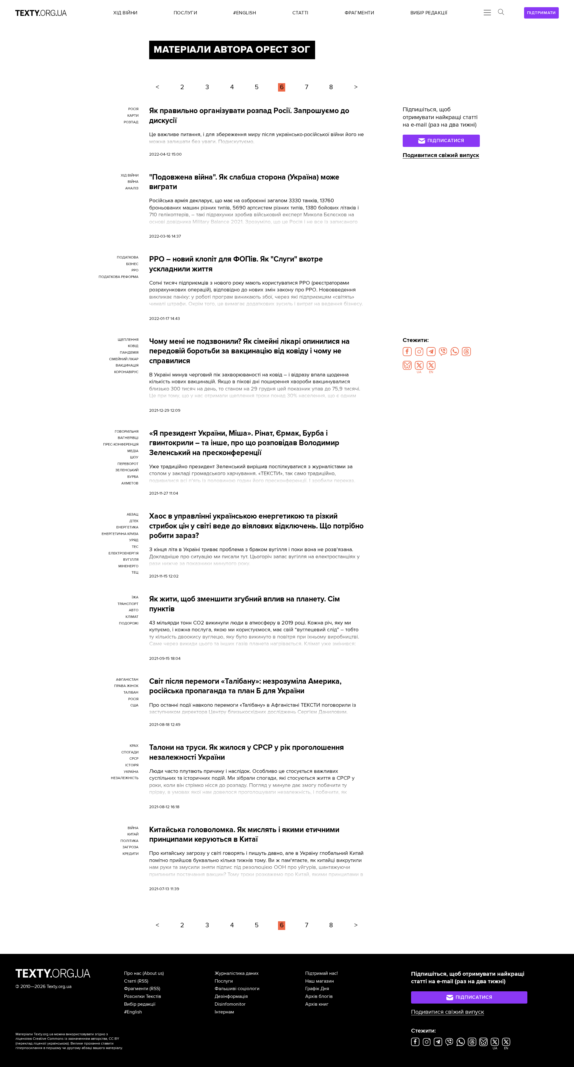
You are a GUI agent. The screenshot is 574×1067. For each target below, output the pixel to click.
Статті (130, 981)
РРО (135, 270)
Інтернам (224, 1012)
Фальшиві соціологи (237, 989)
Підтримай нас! (321, 973)
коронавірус (126, 372)
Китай (132, 834)
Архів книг (317, 1004)
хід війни (129, 175)
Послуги (224, 981)
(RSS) (143, 981)
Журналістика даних (237, 973)
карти (132, 115)
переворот (127, 464)
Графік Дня (317, 989)
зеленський (126, 470)
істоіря (131, 765)
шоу (134, 457)
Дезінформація (231, 996)
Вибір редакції (139, 1004)
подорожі (128, 623)
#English (133, 1012)
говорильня (126, 431)
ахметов (129, 483)
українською (57, 1043)
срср (133, 758)
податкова (127, 257)
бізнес (132, 264)
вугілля (130, 559)
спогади (129, 752)
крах (134, 746)
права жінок (126, 686)
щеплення (128, 340)
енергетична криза (120, 534)
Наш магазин (319, 981)
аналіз (131, 188)
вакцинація (127, 365)
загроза (130, 847)
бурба (132, 477)
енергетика (127, 527)
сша (134, 705)
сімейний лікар (123, 359)
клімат (132, 617)
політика (129, 841)
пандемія (129, 352)
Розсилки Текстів (142, 996)
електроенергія (123, 553)
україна (131, 772)
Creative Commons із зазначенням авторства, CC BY (76, 1038)
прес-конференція (120, 444)
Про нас (132, 973)
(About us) (153, 973)
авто (133, 610)
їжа (135, 597)
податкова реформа (118, 277)
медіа (132, 451)
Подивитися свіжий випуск (441, 155)
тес (135, 547)
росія (133, 109)
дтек (133, 521)
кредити (130, 854)
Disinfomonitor (230, 1004)
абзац (132, 514)
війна (133, 182)
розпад (131, 122)
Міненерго (128, 566)
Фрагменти (136, 989)
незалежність (124, 778)
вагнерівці (128, 438)
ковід (133, 346)
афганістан (127, 679)
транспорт (127, 604)
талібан (130, 692)
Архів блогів (319, 996)
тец (135, 572)
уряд (133, 540)
